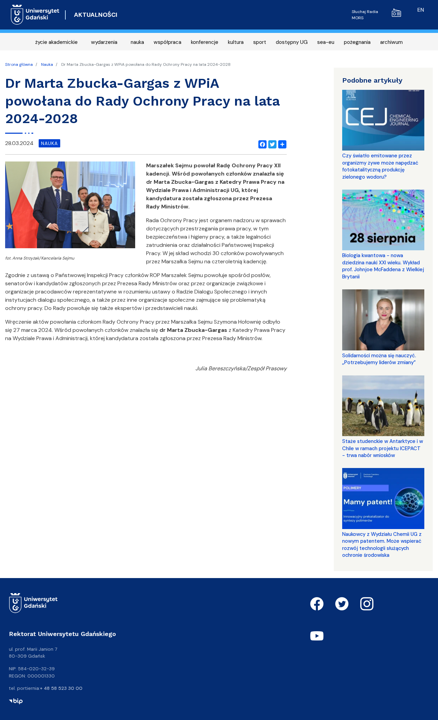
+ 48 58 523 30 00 (61, 688)
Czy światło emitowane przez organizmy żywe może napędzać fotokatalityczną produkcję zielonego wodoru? (380, 166)
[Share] (281, 143)
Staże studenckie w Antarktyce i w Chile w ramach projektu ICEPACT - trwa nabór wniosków (382, 448)
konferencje (204, 42)
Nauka (47, 64)
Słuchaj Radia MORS (365, 15)
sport (259, 42)
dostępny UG (292, 42)
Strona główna (19, 64)
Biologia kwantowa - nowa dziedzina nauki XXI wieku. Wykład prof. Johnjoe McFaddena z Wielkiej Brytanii (383, 266)
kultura (236, 42)
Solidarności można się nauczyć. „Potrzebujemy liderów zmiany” (379, 359)
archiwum (391, 42)
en (420, 9)
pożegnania (357, 42)
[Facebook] (261, 143)
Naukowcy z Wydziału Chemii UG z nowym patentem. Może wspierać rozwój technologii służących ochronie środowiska (382, 545)
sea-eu (325, 42)
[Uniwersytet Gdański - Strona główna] (35, 15)
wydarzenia (104, 42)
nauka (137, 42)
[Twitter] (271, 143)
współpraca (167, 42)
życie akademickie (56, 42)
